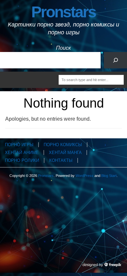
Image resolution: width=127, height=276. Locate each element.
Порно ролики (22, 160)
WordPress (84, 176)
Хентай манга (65, 152)
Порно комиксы (63, 144)
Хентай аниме (22, 152)
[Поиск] (115, 60)
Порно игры (19, 144)
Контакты (61, 160)
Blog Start (109, 176)
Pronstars (63, 12)
